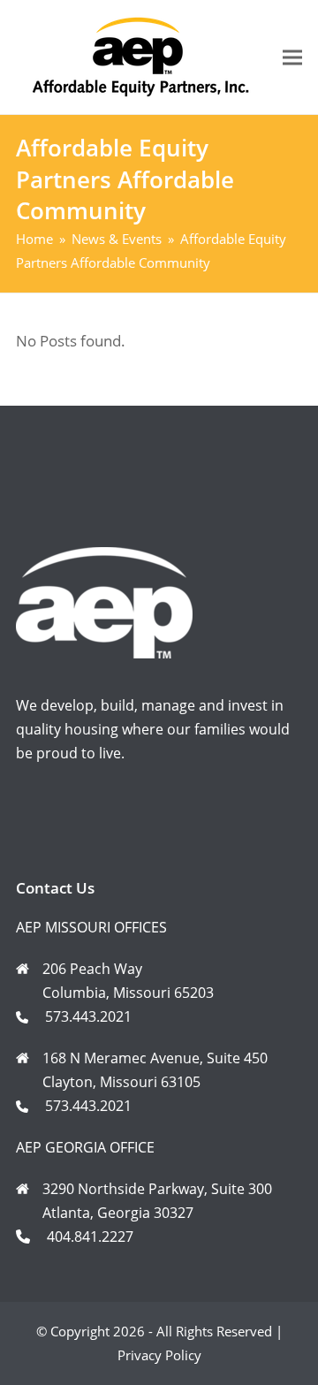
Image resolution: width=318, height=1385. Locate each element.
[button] (292, 57)
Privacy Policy (159, 1355)
